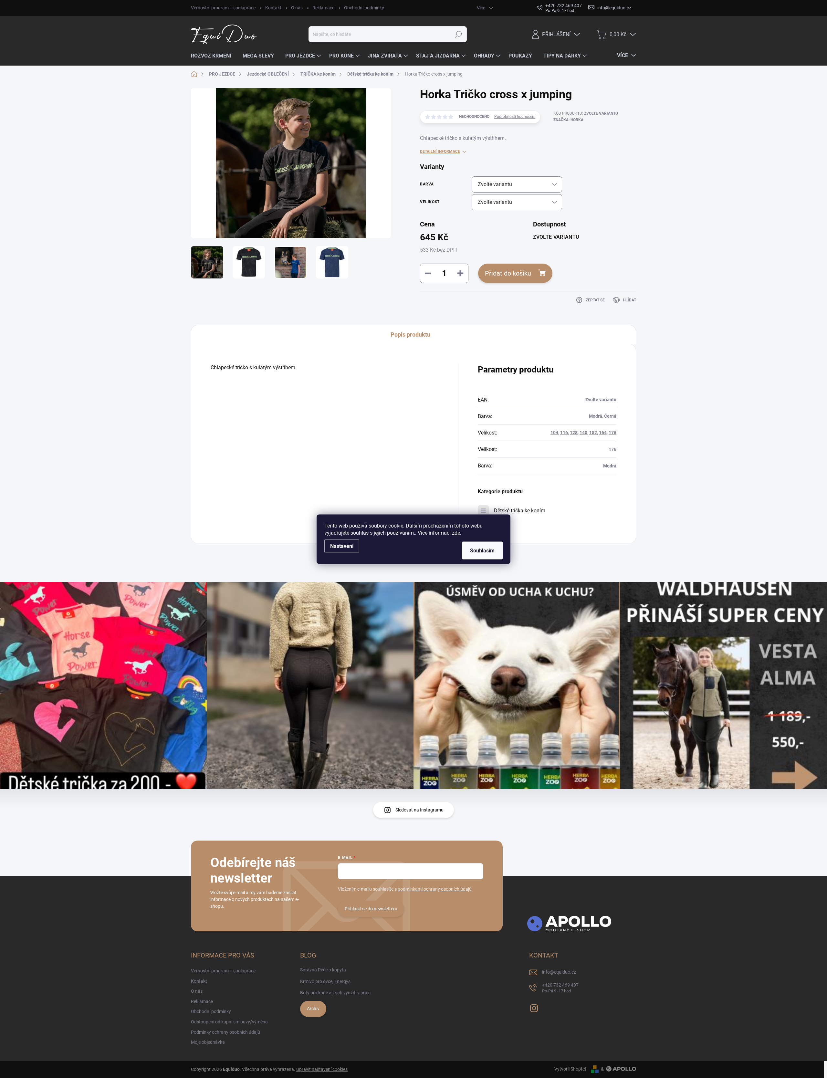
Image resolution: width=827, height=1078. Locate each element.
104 (554, 432)
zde (456, 532)
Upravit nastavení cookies (322, 1069)
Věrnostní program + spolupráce (223, 7)
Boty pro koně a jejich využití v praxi (335, 992)
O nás (297, 7)
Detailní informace (440, 151)
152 (593, 432)
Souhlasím (482, 550)
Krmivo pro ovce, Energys (325, 981)
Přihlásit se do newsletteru (371, 908)
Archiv (313, 1008)
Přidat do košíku (508, 273)
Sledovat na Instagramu (419, 809)
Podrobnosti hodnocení (514, 116)
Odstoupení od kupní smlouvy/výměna (229, 1021)
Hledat (458, 34)
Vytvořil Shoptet (570, 1069)
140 (583, 432)
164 (603, 432)
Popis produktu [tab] (410, 334)
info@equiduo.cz (559, 972)
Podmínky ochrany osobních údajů (225, 1032)
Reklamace (323, 7)
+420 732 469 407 (560, 988)
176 (612, 432)
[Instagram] (534, 1007)
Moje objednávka (208, 1042)
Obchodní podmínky (364, 7)
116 (564, 432)
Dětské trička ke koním (519, 511)
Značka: (568, 120)
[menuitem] (213, 56)
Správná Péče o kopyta (323, 969)
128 (574, 432)
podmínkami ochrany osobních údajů (435, 889)
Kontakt (273, 7)
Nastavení (341, 546)
